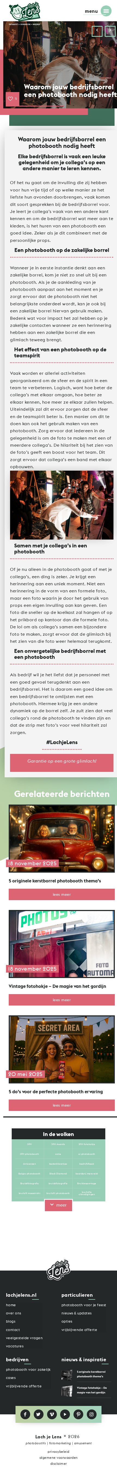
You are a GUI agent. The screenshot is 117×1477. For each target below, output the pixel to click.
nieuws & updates (76, 1313)
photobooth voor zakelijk (28, 1370)
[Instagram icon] (92, 1414)
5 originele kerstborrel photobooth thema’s (55, 880)
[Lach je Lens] (25, 13)
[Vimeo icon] (52, 1414)
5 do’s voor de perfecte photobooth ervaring (56, 1091)
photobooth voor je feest (83, 1305)
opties (66, 1321)
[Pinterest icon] (78, 1414)
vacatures (15, 1346)
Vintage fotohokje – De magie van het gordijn (57, 986)
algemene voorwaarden (58, 1457)
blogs (11, 1321)
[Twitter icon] (39, 1414)
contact (13, 1330)
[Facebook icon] (25, 1414)
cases (11, 1378)
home (11, 1305)
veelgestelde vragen (24, 1338)
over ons (13, 1313)
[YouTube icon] (65, 1414)
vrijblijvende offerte (79, 1330)
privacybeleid (58, 1451)
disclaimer (58, 1463)
